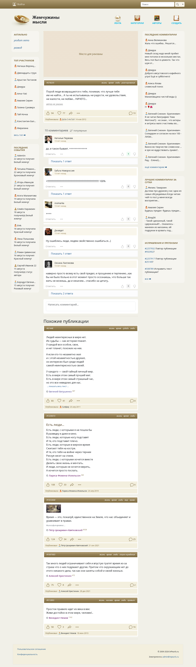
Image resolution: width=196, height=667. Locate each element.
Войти (21, 4)
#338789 (149, 268)
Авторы (157, 16)
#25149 (148, 261)
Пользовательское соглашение (31, 649)
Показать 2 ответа (62, 293)
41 (64, 400)
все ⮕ (148, 278)
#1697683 (51, 554)
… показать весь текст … (58, 386)
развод (18, 47)
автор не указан (54, 104)
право (132, 500)
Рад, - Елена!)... (152, 160)
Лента (118, 16)
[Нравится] (48, 113)
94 (52, 113)
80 (52, 400)
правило (131, 600)
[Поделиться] (71, 113)
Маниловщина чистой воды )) (160, 96)
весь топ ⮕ (20, 135)
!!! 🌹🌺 (149, 106)
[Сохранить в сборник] (59, 113)
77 (64, 113)
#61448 (50, 328)
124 (53, 539)
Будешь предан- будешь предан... (163, 210)
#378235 (50, 82)
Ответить (51, 154)
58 (52, 626)
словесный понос (154, 86)
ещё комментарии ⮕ (156, 167)
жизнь (104, 82)
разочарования (128, 82)
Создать (177, 16)
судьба (126, 328)
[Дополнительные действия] (78, 113)
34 (65, 539)
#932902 (149, 251)
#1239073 (51, 416)
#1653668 (51, 500)
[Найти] (178, 4)
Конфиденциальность (27, 654)
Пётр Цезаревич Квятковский (66, 530)
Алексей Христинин (60, 575)
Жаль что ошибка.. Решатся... (160, 43)
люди (117, 82)
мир (126, 500)
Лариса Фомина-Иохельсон (65, 475)
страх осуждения (127, 554)
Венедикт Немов (58, 617)
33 (65, 484)
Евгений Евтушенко (60, 391)
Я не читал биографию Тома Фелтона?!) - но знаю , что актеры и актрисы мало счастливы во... (163, 120)
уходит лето (21, 40)
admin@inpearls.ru (170, 657)
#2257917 (150, 258)
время (111, 82)
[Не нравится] (134, 154)
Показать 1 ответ (61, 161)
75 (52, 584)
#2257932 (150, 248)
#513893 (50, 600)
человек (109, 600)
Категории (137, 16)
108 (53, 484)
